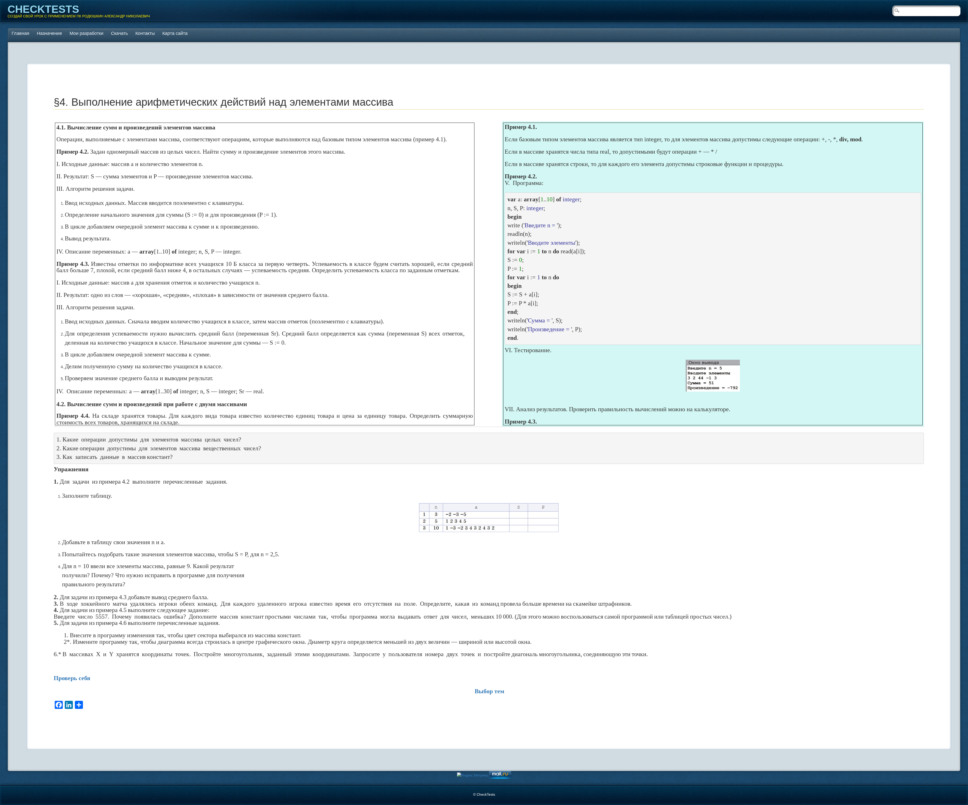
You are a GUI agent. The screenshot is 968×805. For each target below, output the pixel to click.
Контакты (145, 33)
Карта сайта (175, 33)
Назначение (49, 33)
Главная (20, 33)
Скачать (119, 33)
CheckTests (43, 9)
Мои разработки (86, 33)
